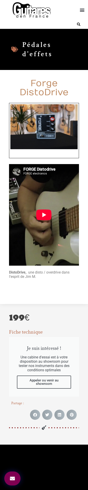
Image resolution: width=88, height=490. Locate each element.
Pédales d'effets (37, 49)
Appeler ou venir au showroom (44, 382)
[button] (82, 10)
